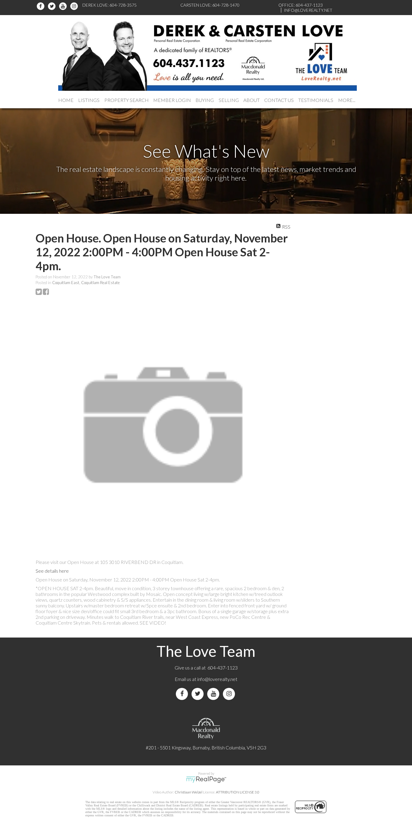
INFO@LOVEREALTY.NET (308, 10)
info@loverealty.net (217, 679)
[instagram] (75, 6)
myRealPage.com (206, 779)
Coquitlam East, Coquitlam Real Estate (86, 282)
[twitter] (52, 6)
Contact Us (279, 100)
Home (66, 100)
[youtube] (64, 6)
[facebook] (41, 6)
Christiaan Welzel (188, 792)
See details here (52, 571)
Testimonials (315, 100)
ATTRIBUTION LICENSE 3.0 (237, 792)
